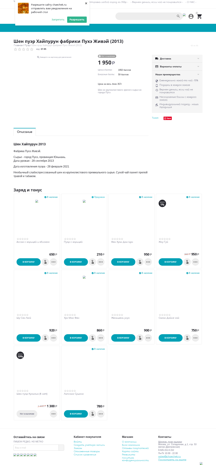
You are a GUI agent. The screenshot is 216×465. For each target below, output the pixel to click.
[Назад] (187, 45)
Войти (78, 442)
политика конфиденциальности (135, 459)
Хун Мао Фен (71, 318)
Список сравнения (85, 455)
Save (169, 118)
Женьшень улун (120, 318)
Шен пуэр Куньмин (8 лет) (32, 394)
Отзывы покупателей (135, 448)
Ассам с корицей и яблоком (33, 242)
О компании (129, 442)
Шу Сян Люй (24, 318)
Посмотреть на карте (172, 460)
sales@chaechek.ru (169, 456)
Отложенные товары (87, 451)
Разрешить (77, 19)
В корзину (29, 261)
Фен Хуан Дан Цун (122, 242)
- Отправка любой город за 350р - (107, 2)
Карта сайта (130, 451)
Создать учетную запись (89, 445)
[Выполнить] (61, 447)
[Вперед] (201, 45)
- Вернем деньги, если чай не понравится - (157, 2)
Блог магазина (131, 445)
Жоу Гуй (163, 242)
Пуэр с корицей (73, 242)
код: (38, 49)
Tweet (155, 118)
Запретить (58, 19)
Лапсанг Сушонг (74, 394)
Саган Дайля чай (169, 318)
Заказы (78, 448)
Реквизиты (128, 455)
